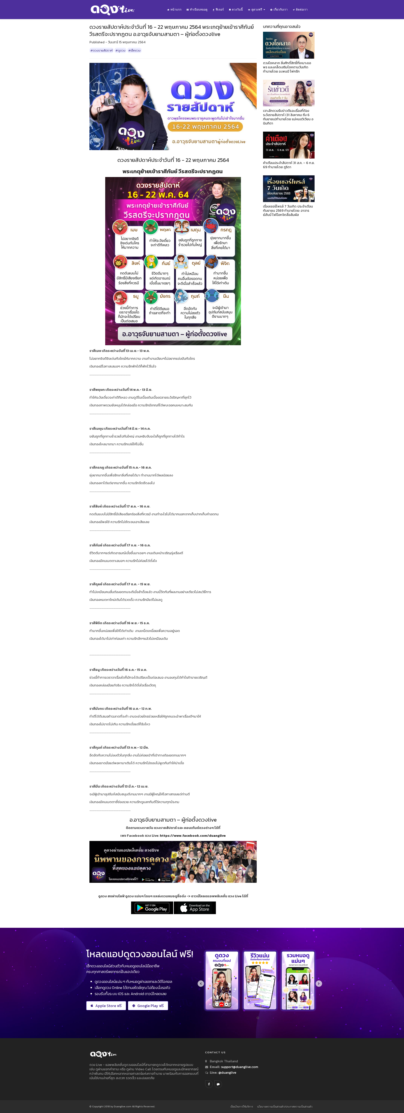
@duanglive (227, 1072)
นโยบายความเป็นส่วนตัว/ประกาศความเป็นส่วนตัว (284, 1106)
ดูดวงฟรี (257, 9)
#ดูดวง (120, 50)
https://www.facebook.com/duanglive (193, 835)
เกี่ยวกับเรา (281, 9)
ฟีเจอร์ (220, 9)
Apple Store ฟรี (108, 1006)
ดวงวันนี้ (237, 9)
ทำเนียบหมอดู (198, 9)
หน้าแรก (175, 9)
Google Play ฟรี (150, 1006)
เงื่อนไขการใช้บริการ (241, 1106)
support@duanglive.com (239, 1066)
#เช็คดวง (134, 50)
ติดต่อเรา (302, 9)
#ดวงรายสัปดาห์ (101, 50)
